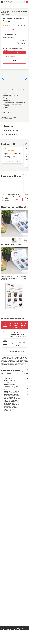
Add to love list (21, 25)
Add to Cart (14, 53)
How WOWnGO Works (9, 50)
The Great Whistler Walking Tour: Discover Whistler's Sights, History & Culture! (11, 196)
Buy (17, 199)
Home (2, 11)
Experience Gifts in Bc (11, 11)
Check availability (10, 56)
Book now (14, 65)
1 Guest (10, 29)
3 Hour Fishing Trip (14, 38)
